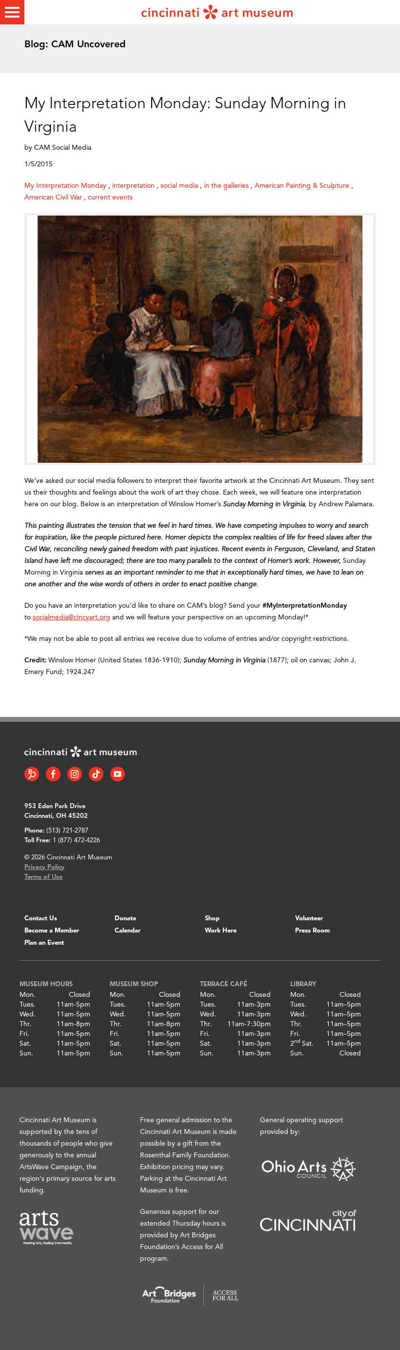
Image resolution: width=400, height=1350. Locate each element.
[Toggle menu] (12, 12)
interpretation (133, 185)
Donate (125, 918)
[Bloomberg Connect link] (31, 774)
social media (179, 185)
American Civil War (53, 197)
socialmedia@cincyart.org (71, 617)
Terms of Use (43, 877)
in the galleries (226, 185)
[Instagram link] (74, 774)
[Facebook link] (53, 774)
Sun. (26, 1053)
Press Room (312, 931)
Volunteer (309, 918)
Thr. (25, 1024)
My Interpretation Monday (65, 185)
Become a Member (51, 931)
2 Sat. (302, 1043)
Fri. (24, 1034)
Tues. (28, 1004)
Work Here (221, 931)
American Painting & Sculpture (302, 185)
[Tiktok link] (96, 774)
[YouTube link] (117, 774)
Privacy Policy (44, 867)
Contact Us (40, 918)
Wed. (28, 1014)
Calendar (127, 931)
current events (110, 197)
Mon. (28, 995)
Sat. (25, 1043)
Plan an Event (44, 943)
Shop (212, 918)
